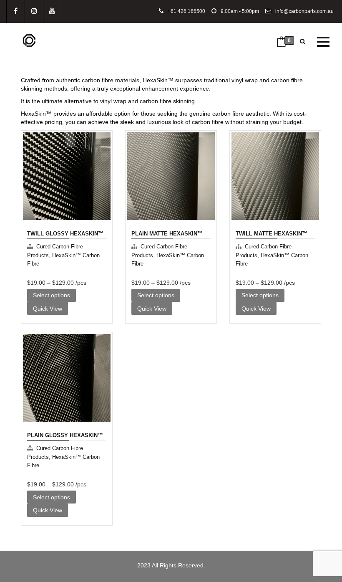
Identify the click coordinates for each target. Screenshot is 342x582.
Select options (51, 295)
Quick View (46, 276)
